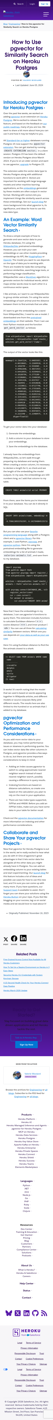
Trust (41, 1353)
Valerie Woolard (32, 80)
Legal (19, 1343)
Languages (27, 1181)
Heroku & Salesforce (26, 1273)
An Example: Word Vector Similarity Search (22, 225)
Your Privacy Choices (26, 1364)
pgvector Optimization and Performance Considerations (21, 725)
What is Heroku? (26, 1270)
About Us (26, 1265)
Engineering (14, 24)
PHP (26, 1201)
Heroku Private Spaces (26, 1151)
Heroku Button (10, 897)
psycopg (32, 541)
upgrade (24, 164)
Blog (5, 24)
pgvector (15, 116)
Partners (26, 1246)
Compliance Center (26, 1249)
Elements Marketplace (26, 1167)
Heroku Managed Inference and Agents (27, 1125)
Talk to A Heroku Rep (26, 1037)
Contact (26, 1297)
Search (21, 3)
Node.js (26, 1195)
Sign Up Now (26, 1044)
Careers (26, 1276)
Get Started (26, 1235)
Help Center (26, 1283)
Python (26, 1185)
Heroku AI (26, 1122)
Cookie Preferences (34, 1359)
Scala (26, 1208)
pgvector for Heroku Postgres (26, 1128)
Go (26, 1198)
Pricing (26, 1238)
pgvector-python (11, 545)
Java (26, 1192)
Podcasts (26, 1255)
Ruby (26, 1204)
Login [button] (32, 4)
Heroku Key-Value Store (26, 1141)
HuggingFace (35, 256)
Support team (10, 890)
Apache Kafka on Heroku (26, 1144)
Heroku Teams (26, 1164)
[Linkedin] (26, 1313)
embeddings (30, 188)
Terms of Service (33, 1343)
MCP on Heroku (26, 1132)
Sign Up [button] (44, 4)
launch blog (37, 201)
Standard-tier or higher (18, 140)
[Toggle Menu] (46, 14)
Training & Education (26, 1232)
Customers (26, 1243)
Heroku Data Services (26, 1135)
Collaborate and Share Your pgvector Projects (24, 838)
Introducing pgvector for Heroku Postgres (25, 105)
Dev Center (26, 1229)
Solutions (26, 1252)
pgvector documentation (31, 818)
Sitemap (43, 1364)
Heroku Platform (26, 1119)
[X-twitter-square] (17, 1313)
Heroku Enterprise (26, 1148)
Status (26, 1290)
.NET (26, 1188)
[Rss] (44, 1313)
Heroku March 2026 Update (15, 990)
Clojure (26, 1211)
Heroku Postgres (26, 1138)
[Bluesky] (8, 1313)
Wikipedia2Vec (10, 246)
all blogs (34, 1096)
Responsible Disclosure (25, 1353)
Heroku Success (27, 1160)
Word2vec (31, 277)
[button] (5, 939)
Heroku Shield (26, 1157)
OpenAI (7, 260)
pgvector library (24, 538)
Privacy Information (29, 1348)
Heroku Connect (26, 1154)
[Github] (35, 1313)
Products (26, 1114)
